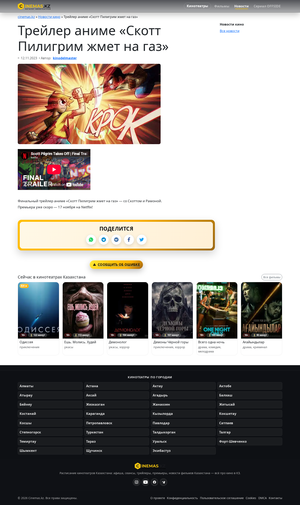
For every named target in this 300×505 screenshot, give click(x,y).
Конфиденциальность (182, 498)
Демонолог (118, 342)
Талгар (225, 432)
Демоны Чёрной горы (170, 342)
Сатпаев (226, 423)
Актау (158, 386)
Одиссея (26, 342)
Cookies (251, 498)
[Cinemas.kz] (150, 466)
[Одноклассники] (163, 482)
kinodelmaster (65, 58)
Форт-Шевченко (233, 441)
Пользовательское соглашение (222, 498)
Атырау (26, 395)
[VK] (116, 240)
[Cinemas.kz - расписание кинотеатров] (34, 6)
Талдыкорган (164, 432)
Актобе (225, 386)
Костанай (28, 413)
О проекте (157, 498)
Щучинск (94, 450)
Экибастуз (162, 450)
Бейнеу (26, 404)
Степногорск (30, 432)
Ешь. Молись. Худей (80, 342)
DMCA (262, 498)
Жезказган (95, 404)
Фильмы (221, 6)
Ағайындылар (253, 342)
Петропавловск (99, 423)
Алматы (26, 386)
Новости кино (49, 17)
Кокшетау (227, 413)
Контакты (275, 498)
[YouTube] (145, 482)
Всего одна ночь (211, 342)
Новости (241, 6)
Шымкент (28, 450)
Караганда (95, 413)
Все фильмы (271, 277)
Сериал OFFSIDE (267, 6)
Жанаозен (161, 404)
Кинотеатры (197, 6)
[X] (142, 240)
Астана (92, 386)
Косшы (26, 423)
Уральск (160, 441)
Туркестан (94, 432)
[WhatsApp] (91, 240)
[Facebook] (129, 240)
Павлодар (161, 423)
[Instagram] (136, 482)
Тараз (91, 441)
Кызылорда (163, 413)
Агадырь (160, 395)
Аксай (91, 395)
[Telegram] (104, 240)
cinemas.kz (26, 17)
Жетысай (227, 404)
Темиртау (28, 441)
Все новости (229, 31)
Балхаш (225, 395)
